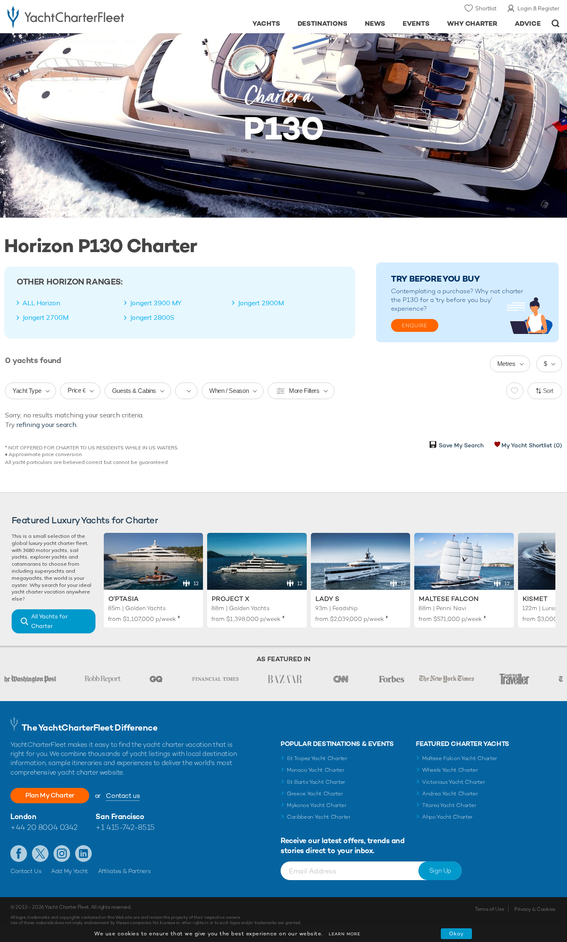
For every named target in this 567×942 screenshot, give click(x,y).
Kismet (535, 598)
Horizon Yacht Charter (92, 41)
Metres (506, 363)
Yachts (266, 23)
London (23, 816)
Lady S (327, 598)
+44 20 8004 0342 (44, 827)
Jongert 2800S (152, 317)
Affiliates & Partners (124, 871)
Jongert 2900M (261, 303)
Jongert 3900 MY (155, 303)
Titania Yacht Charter (449, 805)
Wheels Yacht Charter (450, 769)
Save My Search (461, 445)
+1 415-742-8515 (124, 827)
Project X (230, 598)
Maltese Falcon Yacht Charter (459, 758)
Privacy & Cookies (534, 909)
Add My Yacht (69, 871)
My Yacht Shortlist (531, 445)
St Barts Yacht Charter (316, 781)
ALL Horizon (41, 303)
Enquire (415, 325)
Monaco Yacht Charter (316, 769)
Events (416, 23)
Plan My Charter (49, 795)
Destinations (323, 23)
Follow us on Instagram (62, 853)
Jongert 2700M (45, 317)
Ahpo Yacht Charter (447, 816)
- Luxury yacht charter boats (87, 16)
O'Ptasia (123, 598)
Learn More (344, 934)
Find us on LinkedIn (83, 853)
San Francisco (119, 816)
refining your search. (47, 424)
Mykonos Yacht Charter (316, 805)
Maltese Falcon (449, 598)
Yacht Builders (42, 41)
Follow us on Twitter (40, 853)
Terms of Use (489, 909)
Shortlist (485, 8)
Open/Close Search (556, 23)
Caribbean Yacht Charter (319, 816)
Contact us (122, 795)
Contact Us (26, 871)
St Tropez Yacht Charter (317, 758)
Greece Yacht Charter (315, 793)
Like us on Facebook (18, 853)
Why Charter (472, 23)
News (375, 23)
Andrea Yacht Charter (450, 793)
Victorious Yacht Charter (453, 781)
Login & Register (539, 8)
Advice (528, 23)
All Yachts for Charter (49, 621)
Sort (548, 390)
